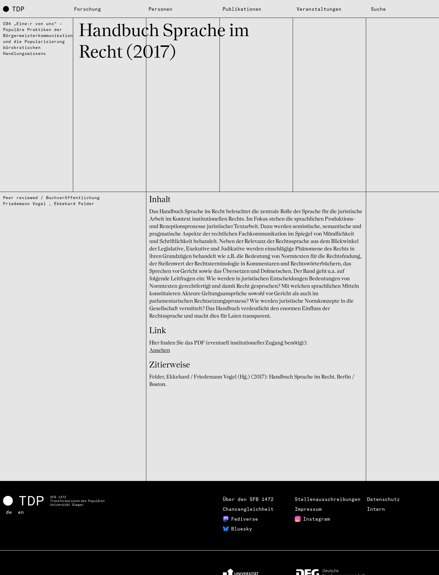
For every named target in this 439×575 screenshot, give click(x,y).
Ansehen (159, 350)
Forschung (87, 9)
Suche (378, 9)
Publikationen (241, 9)
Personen (160, 9)
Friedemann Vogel (24, 203)
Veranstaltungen (319, 9)
